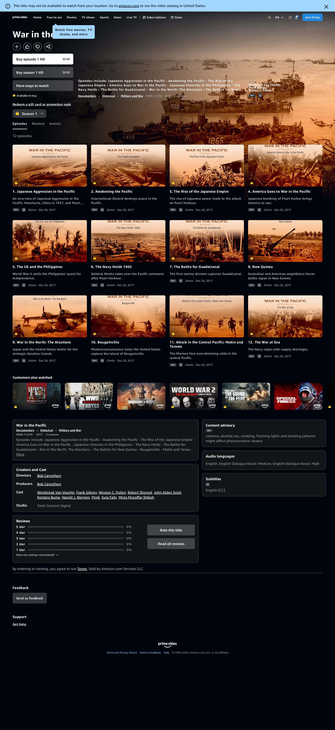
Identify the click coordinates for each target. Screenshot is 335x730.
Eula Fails (109, 497)
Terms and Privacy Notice (122, 652)
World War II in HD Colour (37, 396)
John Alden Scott (167, 492)
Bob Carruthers (49, 476)
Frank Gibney (257, 87)
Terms (82, 569)
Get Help (19, 624)
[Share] (48, 46)
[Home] (20, 17)
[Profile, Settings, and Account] (297, 17)
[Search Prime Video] (269, 17)
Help (166, 652)
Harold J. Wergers (76, 497)
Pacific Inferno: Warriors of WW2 (141, 396)
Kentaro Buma (48, 497)
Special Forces (298, 396)
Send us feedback (150, 652)
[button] (37, 554)
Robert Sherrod (140, 492)
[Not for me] (38, 46)
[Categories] (290, 17)
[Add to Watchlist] (17, 46)
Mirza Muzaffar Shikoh (136, 497)
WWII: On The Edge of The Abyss (89, 396)
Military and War (132, 96)
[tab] (20, 123)
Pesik (96, 497)
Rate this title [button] (171, 530)
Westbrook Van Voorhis (264, 84)
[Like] (27, 46)
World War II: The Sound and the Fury (246, 396)
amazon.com (129, 6)
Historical (108, 96)
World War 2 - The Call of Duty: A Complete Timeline (194, 396)
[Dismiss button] (326, 7)
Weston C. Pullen (260, 90)
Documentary (87, 96)
